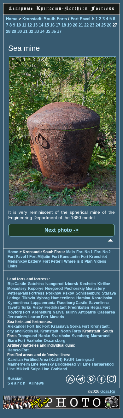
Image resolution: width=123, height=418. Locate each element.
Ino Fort (43, 326)
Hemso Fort (18, 350)
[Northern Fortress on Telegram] (80, 382)
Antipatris (87, 312)
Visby (38, 307)
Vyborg (43, 298)
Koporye (36, 288)
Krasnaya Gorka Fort (70, 326)
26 (109, 25)
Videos (100, 261)
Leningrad (85, 359)
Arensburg (41, 312)
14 (41, 25)
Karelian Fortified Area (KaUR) (35, 359)
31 (25, 31)
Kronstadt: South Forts (44, 18)
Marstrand (100, 336)
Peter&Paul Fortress (26, 293)
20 (75, 25)
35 (48, 31)
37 (59, 31)
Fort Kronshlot (94, 256)
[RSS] (70, 382)
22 (86, 25)
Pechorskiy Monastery (84, 288)
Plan (88, 261)
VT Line (84, 364)
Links (12, 266)
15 (46, 25)
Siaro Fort (16, 340)
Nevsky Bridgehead (58, 364)
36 (53, 31)
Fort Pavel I (82, 18)
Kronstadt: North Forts (61, 331)
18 (64, 25)
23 (92, 25)
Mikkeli (22, 369)
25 (103, 25)
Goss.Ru (107, 391)
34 (42, 31)
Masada (57, 317)
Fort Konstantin (65, 256)
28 (8, 31)
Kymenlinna (18, 303)
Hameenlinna (63, 298)
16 (52, 25)
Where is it (73, 261)
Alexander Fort (21, 326)
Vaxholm (34, 340)
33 (36, 31)
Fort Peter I (52, 261)
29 (14, 31)
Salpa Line (40, 369)
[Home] (61, 11)
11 (24, 25)
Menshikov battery (24, 261)
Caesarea (106, 312)
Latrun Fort (38, 317)
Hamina (83, 298)
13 (35, 25)
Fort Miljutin (39, 256)
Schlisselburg (88, 293)
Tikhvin (28, 298)
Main (70, 252)
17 (58, 25)
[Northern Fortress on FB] (101, 382)
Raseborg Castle (72, 303)
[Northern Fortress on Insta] (111, 382)
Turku (26, 307)
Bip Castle (17, 284)
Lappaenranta (43, 303)
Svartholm (61, 336)
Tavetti (14, 307)
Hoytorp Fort (19, 312)
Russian (15, 378)
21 (81, 25)
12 (29, 25)
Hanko (44, 336)
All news (36, 383)
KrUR (69, 359)
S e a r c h (16, 383)
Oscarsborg (54, 340)
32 (31, 31)
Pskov (68, 293)
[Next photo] (62, 204)
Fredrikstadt (55, 307)
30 (19, 31)
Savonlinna (99, 303)
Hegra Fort (100, 307)
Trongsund (27, 336)
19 (69, 25)
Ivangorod (54, 284)
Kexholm (88, 284)
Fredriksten (78, 307)
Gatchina (36, 284)
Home (11, 18)
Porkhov (53, 293)
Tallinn (71, 312)
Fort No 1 (84, 252)
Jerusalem (17, 317)
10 (18, 25)
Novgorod (54, 288)
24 (98, 25)
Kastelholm (102, 298)
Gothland (59, 369)
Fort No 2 (102, 252)
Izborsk (71, 284)
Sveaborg (80, 336)
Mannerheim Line (23, 364)
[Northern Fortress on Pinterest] (91, 382)
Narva (58, 312)
